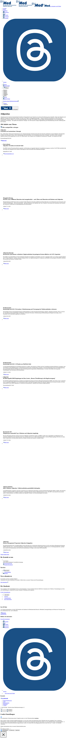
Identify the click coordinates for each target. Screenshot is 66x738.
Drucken (6, 573)
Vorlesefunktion (7, 572)
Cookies (4, 705)
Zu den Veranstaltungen (5, 592)
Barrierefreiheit (6, 702)
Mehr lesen (6, 208)
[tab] (33, 127)
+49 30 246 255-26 (8, 563)
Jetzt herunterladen (9, 153)
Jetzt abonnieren (4, 582)
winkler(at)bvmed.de (8, 564)
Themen (5, 103)
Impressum (5, 704)
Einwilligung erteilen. (5, 728)
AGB (4, 701)
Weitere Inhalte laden (5, 554)
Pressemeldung (4, 138)
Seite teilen (7, 594)
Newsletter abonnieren (5, 619)
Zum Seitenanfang (8, 599)
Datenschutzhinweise (7, 700)
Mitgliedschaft (3, 614)
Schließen (4, 709)
